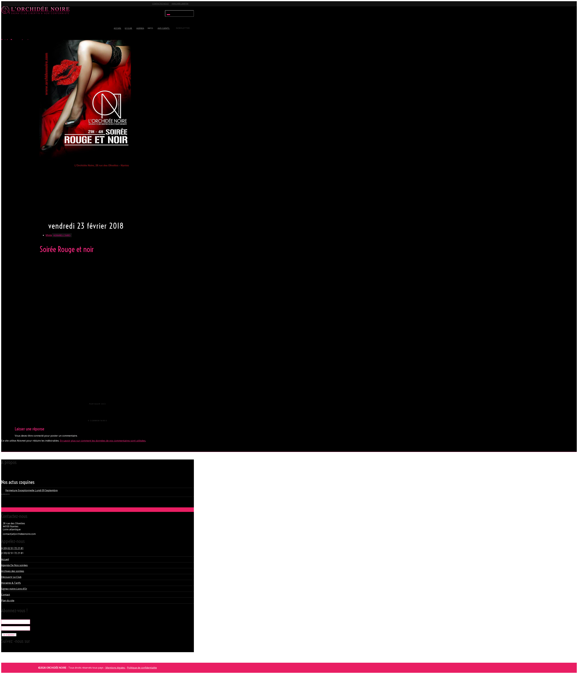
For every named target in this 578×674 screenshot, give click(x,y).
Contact (5, 594)
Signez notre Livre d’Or (14, 588)
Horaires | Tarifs (61, 235)
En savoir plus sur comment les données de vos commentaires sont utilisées (103, 440)
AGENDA (140, 28)
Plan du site (7, 600)
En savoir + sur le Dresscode (55, 215)
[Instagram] (24, 5)
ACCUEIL (117, 28)
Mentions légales (115, 667)
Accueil (5, 559)
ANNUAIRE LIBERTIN (180, 3)
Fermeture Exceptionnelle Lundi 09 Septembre (31, 490)
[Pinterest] (19, 5)
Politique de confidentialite (142, 667)
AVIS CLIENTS (164, 28)
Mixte (49, 235)
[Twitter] (3, 5)
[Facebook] (9, 5)
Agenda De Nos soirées (14, 565)
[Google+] (14, 5)
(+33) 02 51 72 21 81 (12, 548)
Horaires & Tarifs (11, 583)
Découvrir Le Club (11, 577)
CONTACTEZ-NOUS (160, 3)
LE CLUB (128, 28)
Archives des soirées (12, 571)
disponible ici (84, 325)
